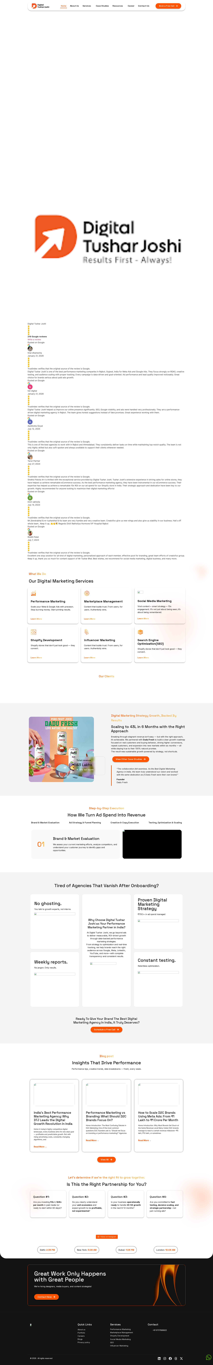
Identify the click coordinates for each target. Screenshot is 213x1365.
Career (131, 6)
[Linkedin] (159, 1358)
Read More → (40, 1146)
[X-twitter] (181, 1358)
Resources (118, 6)
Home (63, 6)
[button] (87, 6)
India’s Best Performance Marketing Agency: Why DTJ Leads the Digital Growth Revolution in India (53, 1118)
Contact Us (143, 6)
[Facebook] (170, 1358)
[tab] (45, 823)
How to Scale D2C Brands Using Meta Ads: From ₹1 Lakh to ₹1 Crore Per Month (158, 1116)
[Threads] (175, 1358)
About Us (74, 6)
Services (87, 6)
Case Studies (102, 6)
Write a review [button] (34, 339)
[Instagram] (164, 1358)
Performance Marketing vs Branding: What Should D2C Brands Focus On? (106, 1116)
